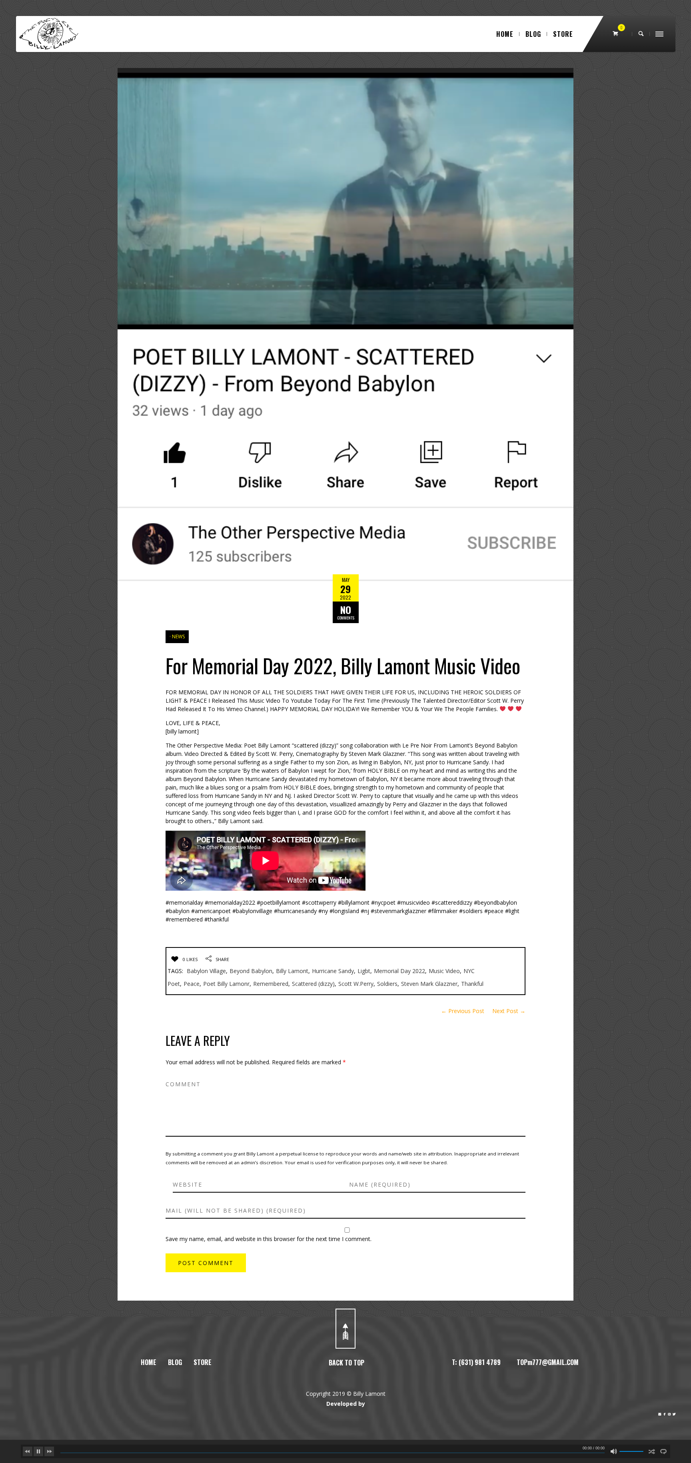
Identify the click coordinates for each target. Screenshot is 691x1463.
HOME (504, 34)
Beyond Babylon (251, 971)
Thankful (472, 983)
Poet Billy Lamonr (226, 983)
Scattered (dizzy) (313, 983)
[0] (616, 34)
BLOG (533, 34)
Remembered (270, 983)
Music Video (444, 971)
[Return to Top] (345, 1329)
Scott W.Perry (355, 983)
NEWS (178, 636)
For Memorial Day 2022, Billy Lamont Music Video (343, 665)
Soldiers (387, 983)
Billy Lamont (292, 971)
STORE (563, 34)
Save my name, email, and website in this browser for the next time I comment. (268, 1239)
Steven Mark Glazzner (429, 983)
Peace (192, 983)
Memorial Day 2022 (399, 971)
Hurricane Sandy (333, 971)
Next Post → (508, 1011)
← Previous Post (462, 1011)
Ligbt (363, 971)
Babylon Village (206, 971)
